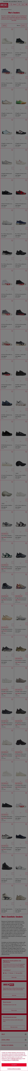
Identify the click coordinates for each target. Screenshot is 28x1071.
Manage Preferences (16, 1058)
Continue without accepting (14, 1068)
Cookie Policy (15, 1060)
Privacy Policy (6, 1060)
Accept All (14, 1064)
